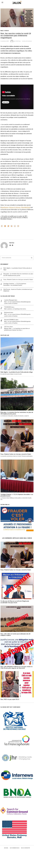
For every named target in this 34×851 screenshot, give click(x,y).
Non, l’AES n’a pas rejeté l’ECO (10, 699)
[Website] (12, 245)
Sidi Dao (11, 243)
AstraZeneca (4, 207)
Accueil (6, 848)
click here (7, 326)
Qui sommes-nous (14, 848)
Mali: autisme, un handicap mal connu (15, 309)
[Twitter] (8, 226)
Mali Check (5, 30)
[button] (31, 258)
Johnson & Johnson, (15, 207)
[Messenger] (5, 226)
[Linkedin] (11, 226)
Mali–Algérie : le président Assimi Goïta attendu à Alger (17, 268)
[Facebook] (2, 226)
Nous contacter (25, 848)
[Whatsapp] (15, 226)
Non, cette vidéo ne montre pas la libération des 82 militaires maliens (15, 634)
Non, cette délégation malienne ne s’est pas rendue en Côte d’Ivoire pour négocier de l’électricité (16, 667)
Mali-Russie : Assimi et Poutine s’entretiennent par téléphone (17, 290)
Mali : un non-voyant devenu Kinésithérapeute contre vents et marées (17, 302)
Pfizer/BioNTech (25, 207)
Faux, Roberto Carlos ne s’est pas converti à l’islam (18, 279)
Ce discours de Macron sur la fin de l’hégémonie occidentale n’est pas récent (15, 601)
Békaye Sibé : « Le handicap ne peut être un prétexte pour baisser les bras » (17, 329)
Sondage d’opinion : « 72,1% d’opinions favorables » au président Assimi (14, 284)
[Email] (18, 226)
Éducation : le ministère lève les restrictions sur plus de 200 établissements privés (18, 274)
